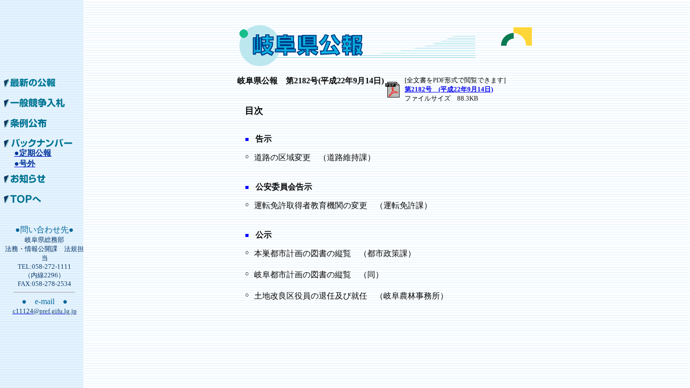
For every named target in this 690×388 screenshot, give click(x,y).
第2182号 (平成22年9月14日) (449, 89)
